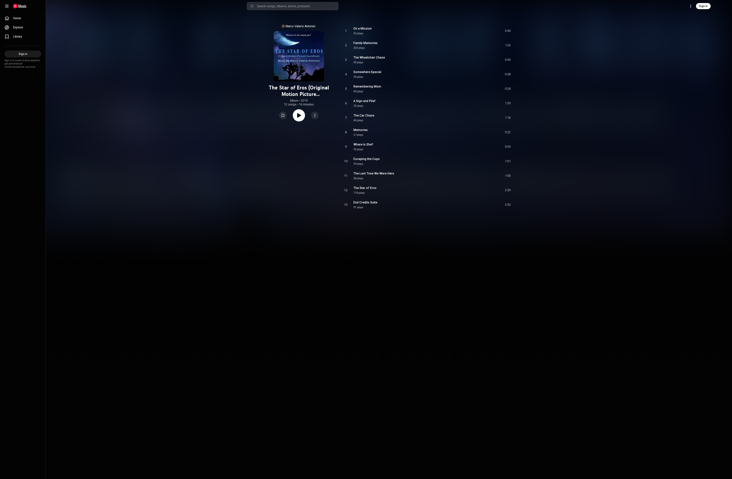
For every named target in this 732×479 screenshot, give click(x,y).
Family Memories (365, 43)
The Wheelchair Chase (369, 57)
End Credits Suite (365, 202)
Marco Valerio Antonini (300, 26)
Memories (360, 130)
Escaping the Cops (366, 159)
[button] (283, 115)
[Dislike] (486, 30)
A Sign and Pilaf (364, 101)
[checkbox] (508, 31)
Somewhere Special (367, 72)
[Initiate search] (252, 6)
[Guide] (7, 6)
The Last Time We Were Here (373, 173)
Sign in (703, 6)
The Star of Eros (364, 188)
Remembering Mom (367, 86)
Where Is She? (363, 144)
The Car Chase (363, 115)
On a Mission (362, 28)
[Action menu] (315, 115)
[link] (23, 18)
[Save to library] (283, 115)
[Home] (19, 6)
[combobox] (297, 6)
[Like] (479, 30)
